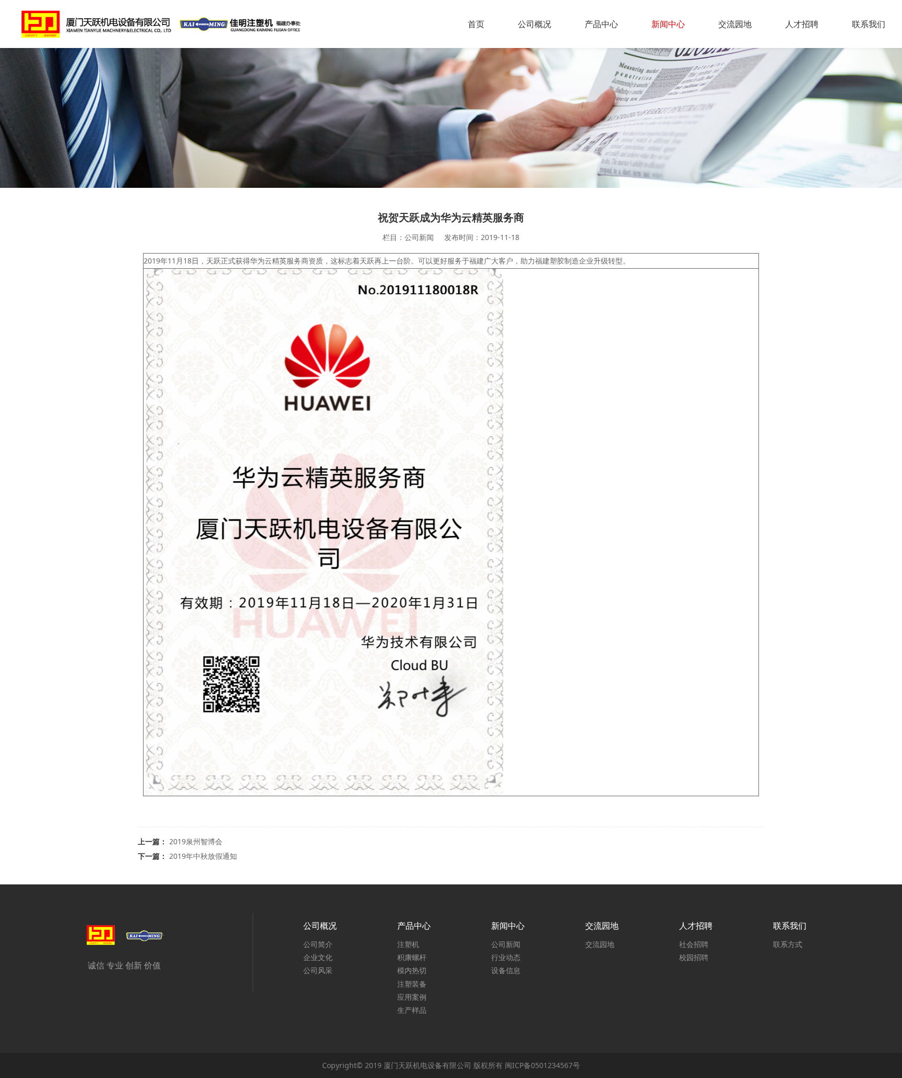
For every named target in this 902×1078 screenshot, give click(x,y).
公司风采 (318, 970)
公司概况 (534, 24)
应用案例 (411, 997)
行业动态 (505, 957)
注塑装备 (411, 984)
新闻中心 (668, 24)
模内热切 (411, 970)
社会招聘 (693, 944)
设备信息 (505, 970)
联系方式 (787, 944)
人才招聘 (801, 24)
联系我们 (868, 24)
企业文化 (318, 957)
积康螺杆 (411, 957)
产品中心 (601, 24)
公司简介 (318, 944)
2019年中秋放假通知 (203, 856)
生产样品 (411, 1010)
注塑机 (408, 944)
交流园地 (735, 24)
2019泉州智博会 (195, 841)
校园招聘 (693, 957)
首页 (476, 24)
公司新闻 (505, 944)
